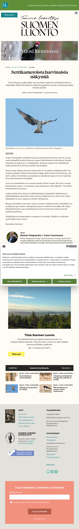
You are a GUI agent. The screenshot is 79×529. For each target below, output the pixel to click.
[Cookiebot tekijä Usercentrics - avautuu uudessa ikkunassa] (68, 246)
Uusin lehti (22, 414)
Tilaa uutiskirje (23, 426)
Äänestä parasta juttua (26, 423)
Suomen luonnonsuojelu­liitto (26, 442)
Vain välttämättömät (14, 281)
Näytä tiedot (68, 275)
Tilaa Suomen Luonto (26, 417)
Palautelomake (51, 437)
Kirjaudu (50, 465)
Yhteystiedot (51, 440)
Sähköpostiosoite (15, 492)
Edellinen (13, 368)
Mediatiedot (50, 454)
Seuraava (66, 368)
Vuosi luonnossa (16, 67)
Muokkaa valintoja (38, 281)
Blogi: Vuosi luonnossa (29, 373)
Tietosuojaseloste (52, 457)
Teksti (22, 233)
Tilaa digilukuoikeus (25, 420)
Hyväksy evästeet (64, 281)
